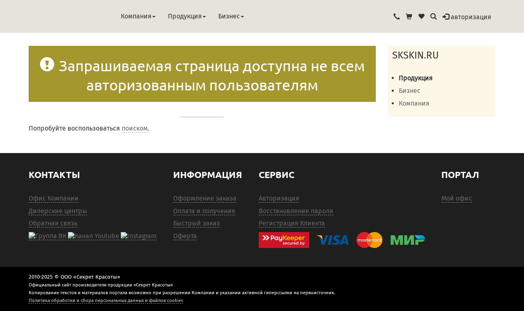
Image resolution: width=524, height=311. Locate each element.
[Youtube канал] (93, 236)
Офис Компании (54, 198)
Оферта (185, 236)
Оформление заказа (205, 198)
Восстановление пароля (296, 211)
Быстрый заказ (196, 223)
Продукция (185, 16)
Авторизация (279, 198)
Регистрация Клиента (292, 223)
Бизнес (229, 16)
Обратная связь (53, 223)
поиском (135, 128)
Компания (136, 16)
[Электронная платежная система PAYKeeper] (346, 240)
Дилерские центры (58, 211)
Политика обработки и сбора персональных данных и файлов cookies (106, 300)
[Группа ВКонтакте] (47, 236)
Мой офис (456, 198)
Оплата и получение (204, 211)
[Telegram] (139, 236)
